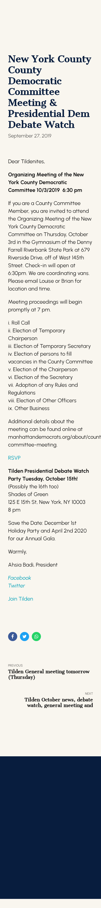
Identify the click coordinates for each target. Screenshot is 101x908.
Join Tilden (20, 599)
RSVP (14, 458)
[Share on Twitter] (24, 636)
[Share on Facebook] (12, 636)
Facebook (19, 578)
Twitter (16, 585)
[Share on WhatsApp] (36, 636)
